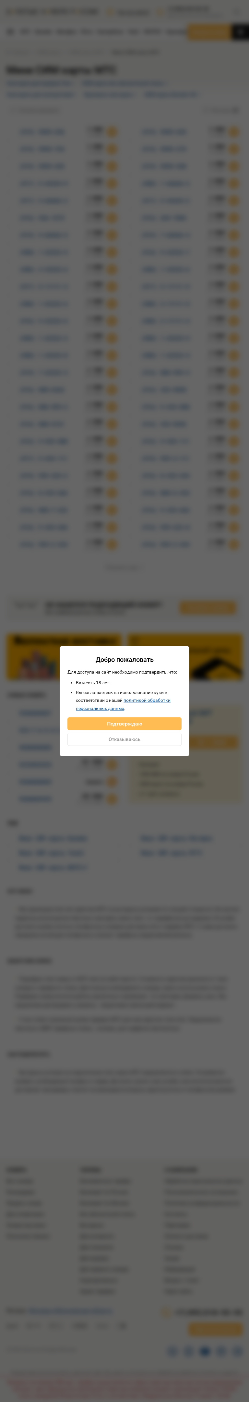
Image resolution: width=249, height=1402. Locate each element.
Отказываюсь (124, 739)
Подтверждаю (124, 724)
